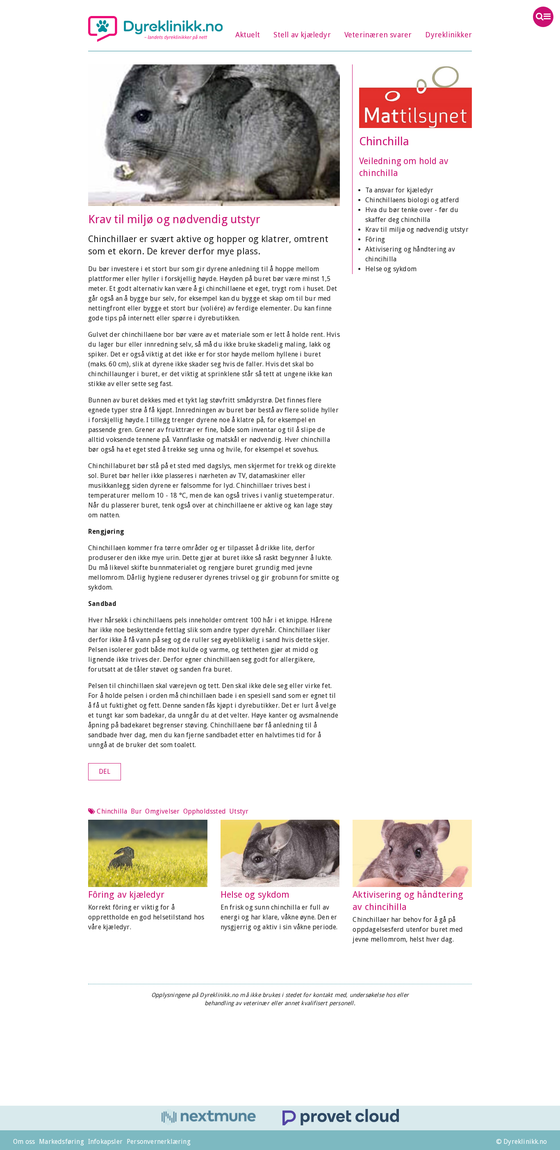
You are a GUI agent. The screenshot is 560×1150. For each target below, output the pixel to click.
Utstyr (238, 811)
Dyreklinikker (448, 34)
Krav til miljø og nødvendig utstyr (417, 229)
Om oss (24, 1141)
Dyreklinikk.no (155, 28)
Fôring (375, 239)
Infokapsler (105, 1141)
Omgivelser (162, 811)
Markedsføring (61, 1141)
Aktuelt (247, 34)
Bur (136, 811)
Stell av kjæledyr (301, 34)
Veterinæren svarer (378, 34)
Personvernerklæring (159, 1141)
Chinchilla (384, 141)
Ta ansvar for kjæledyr (399, 190)
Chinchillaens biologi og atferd (412, 200)
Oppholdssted (204, 811)
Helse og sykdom (391, 269)
